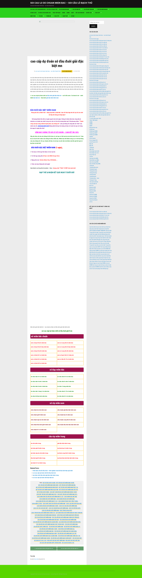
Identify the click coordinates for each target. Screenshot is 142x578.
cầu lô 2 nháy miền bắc (105, 241)
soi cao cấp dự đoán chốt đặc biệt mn (43, 477)
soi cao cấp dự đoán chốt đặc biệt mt (97, 85)
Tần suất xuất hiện (93, 181)
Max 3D (91, 143)
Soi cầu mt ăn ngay (89, 9)
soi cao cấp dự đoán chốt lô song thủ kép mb (99, 71)
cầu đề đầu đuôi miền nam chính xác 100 (69, 535)
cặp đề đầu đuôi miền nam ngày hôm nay (68, 515)
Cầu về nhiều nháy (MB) (94, 163)
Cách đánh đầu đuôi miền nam (47, 499)
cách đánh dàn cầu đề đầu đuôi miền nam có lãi (50, 496)
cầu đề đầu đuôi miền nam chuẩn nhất (61, 538)
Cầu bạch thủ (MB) (93, 158)
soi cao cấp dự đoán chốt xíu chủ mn (97, 111)
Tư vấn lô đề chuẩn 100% (44, 12)
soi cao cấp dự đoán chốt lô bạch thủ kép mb (99, 67)
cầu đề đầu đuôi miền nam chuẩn (41, 538)
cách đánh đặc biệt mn (70, 496)
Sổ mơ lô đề (33, 12)
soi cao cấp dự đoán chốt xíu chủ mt (97, 96)
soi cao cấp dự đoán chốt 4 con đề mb (98, 42)
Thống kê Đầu (92, 174)
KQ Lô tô (57, 16)
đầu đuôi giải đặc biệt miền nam (56, 540)
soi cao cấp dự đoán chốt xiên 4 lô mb (98, 78)
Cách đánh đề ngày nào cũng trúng (68, 501)
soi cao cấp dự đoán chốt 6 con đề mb (98, 44)
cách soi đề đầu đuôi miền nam (50, 510)
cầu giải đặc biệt (77, 538)
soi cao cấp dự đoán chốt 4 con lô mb (98, 49)
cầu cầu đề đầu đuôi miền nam (43, 517)
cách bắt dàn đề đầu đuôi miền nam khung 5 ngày (63, 492)
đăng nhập (36, 559)
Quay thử (65, 16)
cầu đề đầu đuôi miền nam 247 (72, 526)
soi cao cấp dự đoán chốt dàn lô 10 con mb (99, 57)
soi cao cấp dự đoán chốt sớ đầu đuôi (50, 542)
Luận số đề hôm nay (94, 259)
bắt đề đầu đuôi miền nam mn (67, 485)
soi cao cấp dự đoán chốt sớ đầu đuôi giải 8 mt (100, 91)
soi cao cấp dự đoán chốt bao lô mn (97, 100)
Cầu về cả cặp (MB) (93, 162)
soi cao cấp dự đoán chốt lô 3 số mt (97, 89)
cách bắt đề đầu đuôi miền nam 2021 (67, 494)
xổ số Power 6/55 (93, 142)
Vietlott (97, 12)
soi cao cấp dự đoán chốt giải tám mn (44, 548)
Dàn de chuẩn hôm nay (106, 250)
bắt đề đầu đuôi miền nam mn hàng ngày (47, 487)
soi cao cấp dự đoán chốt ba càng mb (98, 55)
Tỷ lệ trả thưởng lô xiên (97, 268)
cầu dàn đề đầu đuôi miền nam (68, 519)
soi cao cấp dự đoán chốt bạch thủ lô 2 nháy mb (100, 40)
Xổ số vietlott (92, 138)
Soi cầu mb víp (76, 9)
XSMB (63, 12)
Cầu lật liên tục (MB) (94, 160)
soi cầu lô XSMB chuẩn (96, 266)
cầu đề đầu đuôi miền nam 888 (45, 531)
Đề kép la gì (105, 268)
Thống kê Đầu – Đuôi (94, 178)
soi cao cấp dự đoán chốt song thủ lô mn (98, 109)
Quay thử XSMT (93, 198)
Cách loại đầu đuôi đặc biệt (74, 503)
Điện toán (32, 16)
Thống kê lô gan (93, 169)
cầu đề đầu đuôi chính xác (41, 526)
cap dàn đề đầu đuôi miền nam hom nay (45, 515)
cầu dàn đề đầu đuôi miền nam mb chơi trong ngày (50, 524)
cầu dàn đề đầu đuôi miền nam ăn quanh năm (45, 522)
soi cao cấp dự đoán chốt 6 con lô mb (98, 51)
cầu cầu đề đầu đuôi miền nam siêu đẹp (48, 519)
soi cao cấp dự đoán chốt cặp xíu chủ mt (98, 84)
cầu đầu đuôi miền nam (71, 524)
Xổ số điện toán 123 (94, 152)
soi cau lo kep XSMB (100, 263)
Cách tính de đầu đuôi (66, 510)
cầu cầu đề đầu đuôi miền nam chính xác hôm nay (65, 517)
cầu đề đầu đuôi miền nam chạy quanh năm (45, 535)
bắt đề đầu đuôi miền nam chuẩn (65, 482)
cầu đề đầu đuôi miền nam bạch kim (47, 533)
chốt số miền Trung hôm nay (99, 232)
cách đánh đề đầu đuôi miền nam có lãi (46, 501)
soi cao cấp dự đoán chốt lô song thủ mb (98, 73)
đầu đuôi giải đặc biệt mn (54, 95)
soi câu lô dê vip (100, 265)
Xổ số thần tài (92, 154)
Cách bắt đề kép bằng (102, 234)
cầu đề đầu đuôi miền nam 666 (66, 529)
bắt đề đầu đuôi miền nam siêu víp (68, 489)
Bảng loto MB (92, 187)
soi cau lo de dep (101, 261)
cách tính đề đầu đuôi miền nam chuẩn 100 (43, 512)
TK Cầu (41, 16)
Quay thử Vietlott (93, 200)
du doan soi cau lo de (40, 540)
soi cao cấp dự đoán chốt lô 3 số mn (97, 107)
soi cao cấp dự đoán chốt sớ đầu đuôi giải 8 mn (57, 331)
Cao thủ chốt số (93, 227)
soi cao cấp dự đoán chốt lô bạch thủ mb (98, 69)
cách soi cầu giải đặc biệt (40, 508)
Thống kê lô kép (93, 172)
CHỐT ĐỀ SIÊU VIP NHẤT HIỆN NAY (97, 230)
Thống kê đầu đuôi (93, 167)
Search (93, 26)
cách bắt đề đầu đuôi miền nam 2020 (46, 494)
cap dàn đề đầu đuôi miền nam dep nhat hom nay (69, 512)
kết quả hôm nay (80, 12)
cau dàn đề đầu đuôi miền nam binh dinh (69, 522)
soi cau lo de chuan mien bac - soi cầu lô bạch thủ (48, 71)
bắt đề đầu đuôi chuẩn (49, 482)
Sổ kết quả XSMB (93, 131)
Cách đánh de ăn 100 (101, 236)
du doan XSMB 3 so (96, 250)
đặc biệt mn (36, 98)
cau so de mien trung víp (97, 228)
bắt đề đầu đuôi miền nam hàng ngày (48, 485)
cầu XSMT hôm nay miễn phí (102, 246)
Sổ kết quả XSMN (93, 134)
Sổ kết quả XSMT (93, 133)
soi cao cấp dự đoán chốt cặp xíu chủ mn (98, 102)
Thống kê (48, 16)
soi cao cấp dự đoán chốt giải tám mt (98, 87)
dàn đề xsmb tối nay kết (94, 252)
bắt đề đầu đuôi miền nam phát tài (68, 487)
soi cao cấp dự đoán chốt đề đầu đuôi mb (44, 473)
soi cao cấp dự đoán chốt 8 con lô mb (98, 53)
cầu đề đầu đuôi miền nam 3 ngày (48, 529)
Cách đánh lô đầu (37, 503)
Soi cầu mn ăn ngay (102, 9)
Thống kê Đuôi (92, 176)
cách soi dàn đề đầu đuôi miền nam (58, 508)
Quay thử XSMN (93, 196)
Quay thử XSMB (93, 194)
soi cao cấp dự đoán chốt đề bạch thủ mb (98, 58)
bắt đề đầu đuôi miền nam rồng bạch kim (47, 489)
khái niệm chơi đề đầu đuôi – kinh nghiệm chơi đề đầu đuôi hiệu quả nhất (53, 470)
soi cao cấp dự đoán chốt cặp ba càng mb (99, 66)
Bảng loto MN (92, 191)
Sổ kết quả (89, 12)
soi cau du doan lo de (68, 542)
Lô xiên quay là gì (103, 259)
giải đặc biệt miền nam (52, 98)
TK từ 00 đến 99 (93, 183)
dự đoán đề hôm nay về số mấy (101, 255)
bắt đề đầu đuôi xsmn (43, 492)
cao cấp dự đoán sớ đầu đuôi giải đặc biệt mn (99, 114)
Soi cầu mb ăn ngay (64, 9)
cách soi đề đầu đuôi (74, 508)
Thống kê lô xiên (93, 171)
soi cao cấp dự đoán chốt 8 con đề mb (98, 46)
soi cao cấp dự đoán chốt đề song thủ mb (98, 62)
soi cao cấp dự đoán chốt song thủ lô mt (98, 94)
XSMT (72, 12)
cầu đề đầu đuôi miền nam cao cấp (66, 533)
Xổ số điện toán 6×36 (94, 151)
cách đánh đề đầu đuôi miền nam (65, 499)
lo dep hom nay (106, 257)
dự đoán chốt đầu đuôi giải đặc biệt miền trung (46, 475)
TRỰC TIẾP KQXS (56, 12)
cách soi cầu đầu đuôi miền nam (68, 506)
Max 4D (91, 145)
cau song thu (106, 228)
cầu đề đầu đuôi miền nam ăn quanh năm (65, 531)
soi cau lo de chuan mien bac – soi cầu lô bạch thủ (61, 3)
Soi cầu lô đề (105, 266)
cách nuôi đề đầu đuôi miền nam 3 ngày (47, 506)
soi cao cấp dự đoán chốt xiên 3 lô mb (98, 76)
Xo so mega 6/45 (93, 140)
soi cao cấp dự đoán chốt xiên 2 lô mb (98, 75)
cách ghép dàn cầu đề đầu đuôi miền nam (54, 503)
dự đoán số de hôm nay (97, 254)
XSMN (68, 12)
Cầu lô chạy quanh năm (94, 243)
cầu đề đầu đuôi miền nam (56, 526)
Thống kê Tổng (93, 180)
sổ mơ (72, 16)
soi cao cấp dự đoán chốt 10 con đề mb (98, 47)
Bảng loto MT (92, 189)
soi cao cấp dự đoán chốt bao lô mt (97, 82)
